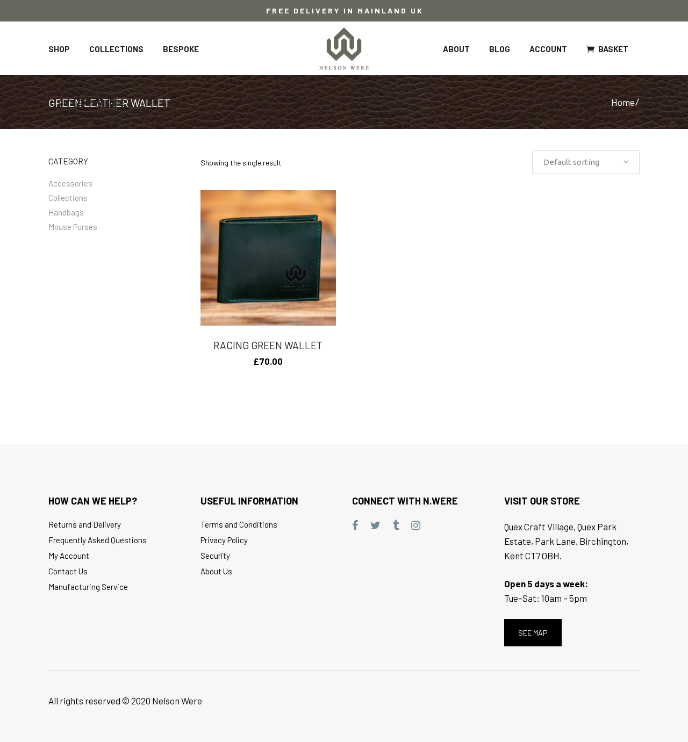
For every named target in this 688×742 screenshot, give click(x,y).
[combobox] (586, 162)
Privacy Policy (224, 540)
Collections (68, 198)
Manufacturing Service (88, 587)
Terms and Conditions (238, 524)
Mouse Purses (72, 227)
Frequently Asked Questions (97, 540)
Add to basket (242, 361)
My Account (68, 555)
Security (215, 555)
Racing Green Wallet (267, 345)
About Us (216, 571)
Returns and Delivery (84, 524)
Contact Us (68, 571)
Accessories (70, 183)
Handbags (66, 212)
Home (623, 102)
